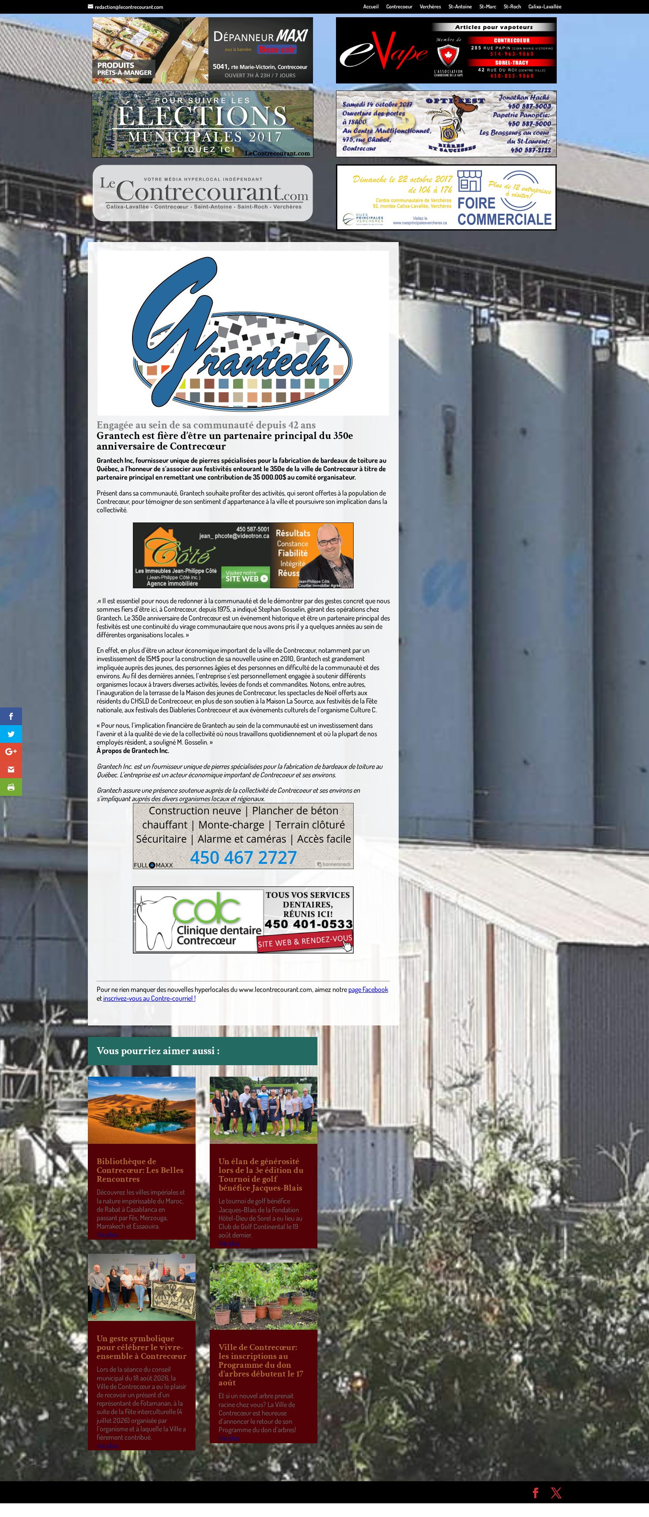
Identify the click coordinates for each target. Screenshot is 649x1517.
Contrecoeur (399, 7)
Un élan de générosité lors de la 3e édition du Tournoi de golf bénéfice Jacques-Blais (261, 1175)
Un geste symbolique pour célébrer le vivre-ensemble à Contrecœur (142, 1347)
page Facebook (368, 989)
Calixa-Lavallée (545, 7)
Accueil (371, 7)
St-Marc (487, 7)
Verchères (430, 7)
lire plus (107, 1234)
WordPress (217, 1491)
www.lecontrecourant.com (275, 989)
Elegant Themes (138, 1491)
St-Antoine (460, 7)
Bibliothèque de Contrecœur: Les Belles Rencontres (140, 1170)
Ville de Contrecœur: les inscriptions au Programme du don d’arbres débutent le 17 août (261, 1365)
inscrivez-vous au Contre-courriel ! (149, 998)
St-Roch (512, 7)
